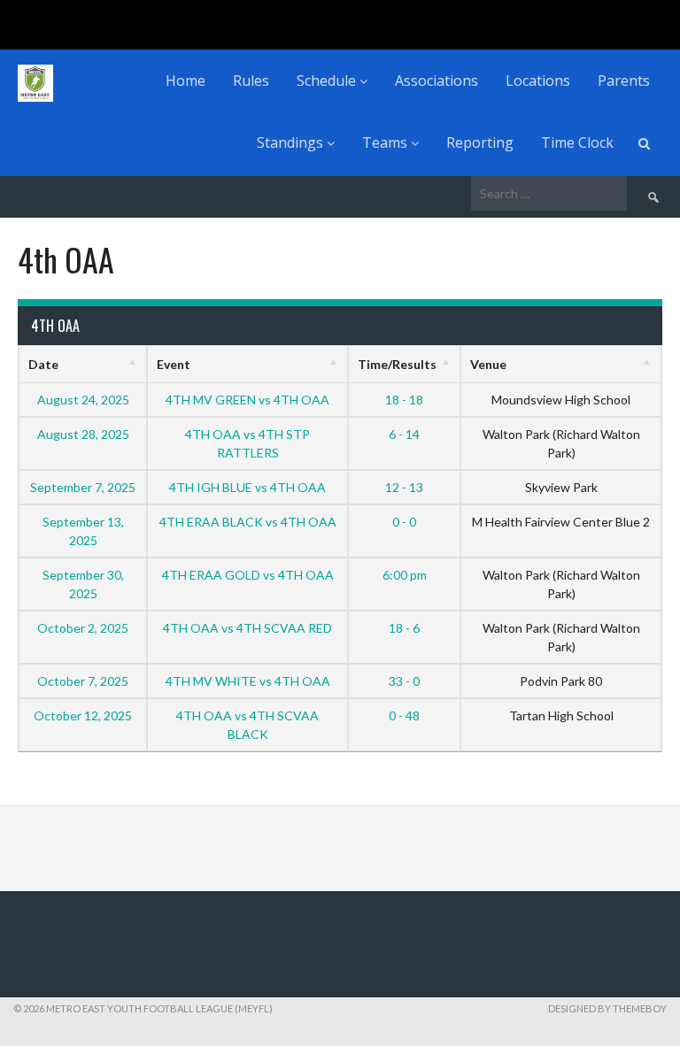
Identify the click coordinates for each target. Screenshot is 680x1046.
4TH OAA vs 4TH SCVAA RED (247, 627)
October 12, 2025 (83, 715)
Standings (292, 142)
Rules (251, 80)
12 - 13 (404, 487)
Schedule (328, 80)
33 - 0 (404, 680)
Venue (488, 364)
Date (43, 364)
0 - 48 (404, 715)
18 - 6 (404, 627)
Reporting (480, 142)
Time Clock (577, 142)
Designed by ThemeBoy (607, 1008)
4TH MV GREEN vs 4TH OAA (247, 399)
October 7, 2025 (82, 680)
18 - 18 (404, 399)
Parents (624, 80)
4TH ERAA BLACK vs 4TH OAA (247, 521)
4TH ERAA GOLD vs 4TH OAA (248, 574)
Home (185, 80)
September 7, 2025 (82, 487)
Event (173, 364)
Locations (538, 80)
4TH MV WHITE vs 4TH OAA (248, 680)
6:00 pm (404, 574)
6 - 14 (404, 434)
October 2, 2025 (82, 627)
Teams (386, 142)
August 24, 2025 (83, 399)
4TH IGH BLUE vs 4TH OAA (247, 487)
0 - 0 (404, 521)
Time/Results (397, 364)
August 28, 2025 (83, 434)
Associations (436, 80)
